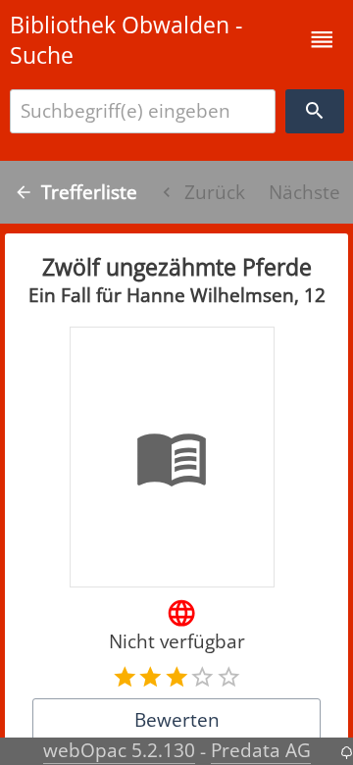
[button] (322, 40)
